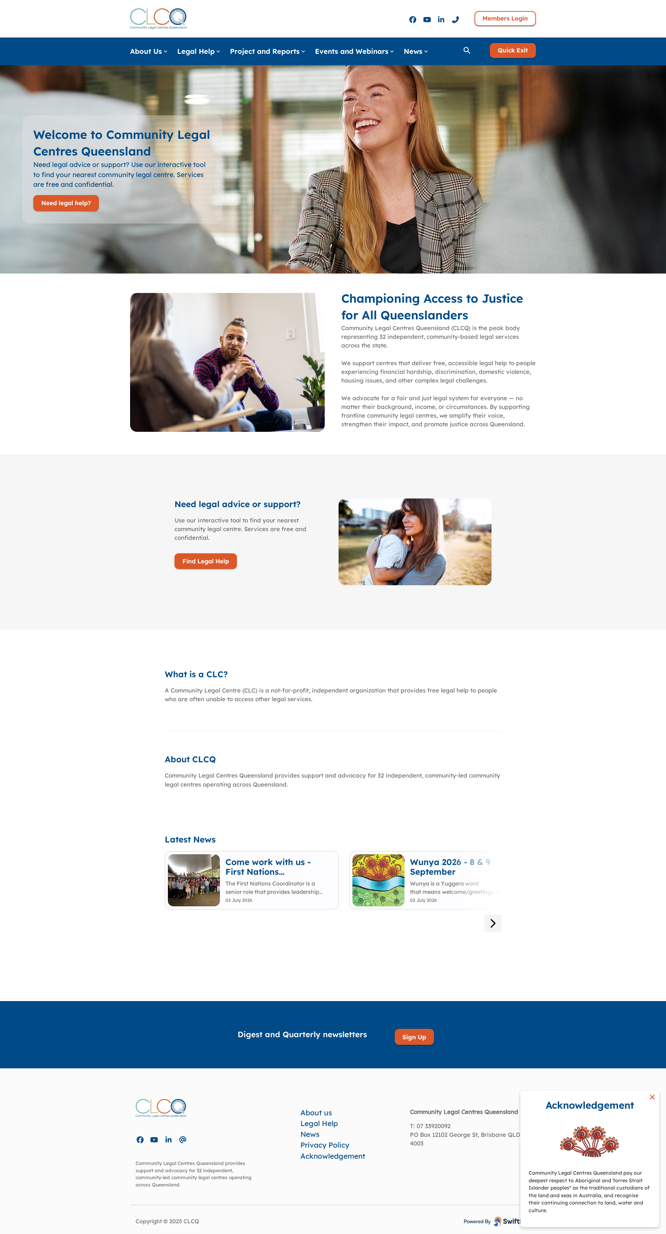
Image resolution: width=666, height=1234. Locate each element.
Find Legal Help (205, 561)
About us (316, 1112)
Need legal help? (66, 203)
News (309, 1134)
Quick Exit (513, 50)
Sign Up (414, 1037)
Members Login (505, 18)
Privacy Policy (324, 1144)
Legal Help (319, 1123)
